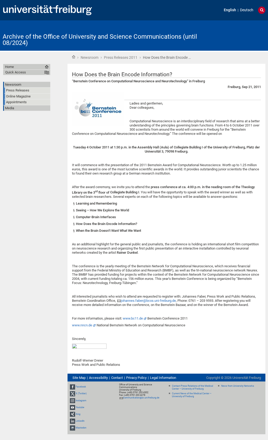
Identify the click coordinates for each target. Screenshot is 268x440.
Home (73, 57)
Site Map (79, 378)
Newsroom (89, 57)
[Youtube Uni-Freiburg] (72, 407)
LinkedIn (80, 421)
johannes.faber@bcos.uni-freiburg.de (148, 301)
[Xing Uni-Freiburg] (72, 414)
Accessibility (98, 378)
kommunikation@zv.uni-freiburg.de (141, 397)
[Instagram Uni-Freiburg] (72, 400)
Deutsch (246, 10)
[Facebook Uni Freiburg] (72, 386)
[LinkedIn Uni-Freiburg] (72, 421)
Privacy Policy (136, 378)
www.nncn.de (82, 325)
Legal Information (163, 378)
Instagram (81, 400)
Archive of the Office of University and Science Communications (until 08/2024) (100, 40)
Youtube (80, 407)
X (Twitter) (81, 393)
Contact (117, 378)
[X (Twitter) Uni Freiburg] (72, 393)
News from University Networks (237, 386)
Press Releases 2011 (120, 57)
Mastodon (81, 428)
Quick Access (15, 72)
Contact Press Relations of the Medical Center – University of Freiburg (192, 387)
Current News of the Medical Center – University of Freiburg (191, 395)
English (230, 10)
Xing (78, 414)
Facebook (81, 386)
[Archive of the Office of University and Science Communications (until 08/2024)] (239, 35)
